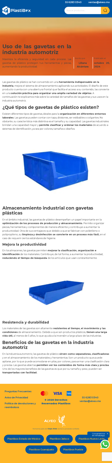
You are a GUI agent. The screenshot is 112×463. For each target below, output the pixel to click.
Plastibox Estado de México (23, 438)
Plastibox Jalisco (59, 438)
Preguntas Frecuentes (18, 391)
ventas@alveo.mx (99, 2)
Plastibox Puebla (73, 449)
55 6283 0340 (73, 2)
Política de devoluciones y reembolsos (20, 405)
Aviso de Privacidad (16, 397)
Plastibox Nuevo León (92, 438)
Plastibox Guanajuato (41, 449)
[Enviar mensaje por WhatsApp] (105, 444)
